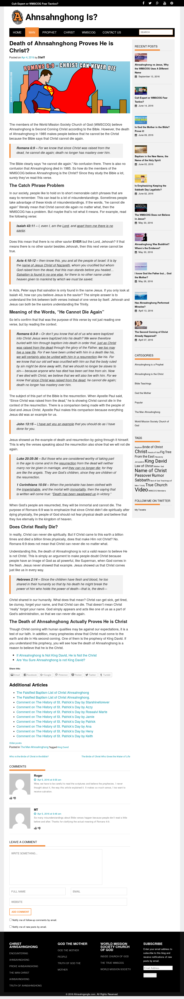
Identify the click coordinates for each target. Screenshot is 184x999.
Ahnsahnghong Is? (62, 17)
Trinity (142, 485)
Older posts (15, 743)
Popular (139, 402)
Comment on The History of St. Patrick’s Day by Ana (54, 726)
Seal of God (155, 481)
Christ (69, 32)
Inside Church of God (114, 956)
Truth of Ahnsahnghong (25, 985)
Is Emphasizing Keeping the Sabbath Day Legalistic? (150, 187)
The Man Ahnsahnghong (34, 747)
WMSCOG (88, 32)
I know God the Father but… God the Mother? (153, 275)
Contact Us (112, 32)
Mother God (159, 466)
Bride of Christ (152, 447)
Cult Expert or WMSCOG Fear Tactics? (35, 3)
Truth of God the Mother (69, 966)
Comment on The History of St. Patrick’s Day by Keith (55, 735)
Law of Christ (144, 466)
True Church (156, 484)
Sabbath (142, 480)
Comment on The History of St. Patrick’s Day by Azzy (55, 706)
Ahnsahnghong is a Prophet (149, 364)
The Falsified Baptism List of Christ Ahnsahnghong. (53, 697)
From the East (144, 456)
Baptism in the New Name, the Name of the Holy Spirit (151, 158)
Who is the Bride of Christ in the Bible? (29, 756)
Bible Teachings (143, 383)
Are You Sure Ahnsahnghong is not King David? (51, 659)
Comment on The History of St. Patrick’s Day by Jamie (55, 716)
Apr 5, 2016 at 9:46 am (49, 813)
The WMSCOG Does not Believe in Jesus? (152, 216)
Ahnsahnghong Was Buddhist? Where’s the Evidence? (152, 246)
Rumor (158, 475)
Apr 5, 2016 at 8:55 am (49, 779)
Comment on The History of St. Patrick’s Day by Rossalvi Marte (62, 711)
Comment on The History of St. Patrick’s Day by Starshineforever (63, 702)
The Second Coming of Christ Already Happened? (151, 333)
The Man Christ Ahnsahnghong (19, 976)
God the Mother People (68, 953)
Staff (41, 57)
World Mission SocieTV (115, 969)
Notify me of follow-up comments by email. (34, 920)
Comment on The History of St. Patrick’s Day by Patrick (56, 721)
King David (63, 747)
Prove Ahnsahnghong (23, 966)
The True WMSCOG (112, 962)
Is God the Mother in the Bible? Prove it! (152, 129)
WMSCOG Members (157, 491)
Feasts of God (154, 452)
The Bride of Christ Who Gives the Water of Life (106, 756)
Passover (143, 475)
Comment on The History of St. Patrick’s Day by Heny (55, 731)
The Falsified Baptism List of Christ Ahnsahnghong (53, 692)
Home (17, 32)
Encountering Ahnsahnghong (19, 956)
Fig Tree (165, 452)
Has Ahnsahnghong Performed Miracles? (152, 304)
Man (32, 32)
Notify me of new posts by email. (29, 926)
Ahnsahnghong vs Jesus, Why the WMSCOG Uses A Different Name (152, 68)
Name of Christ (151, 470)
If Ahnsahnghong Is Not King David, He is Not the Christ (57, 655)
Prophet (49, 32)
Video (141, 490)
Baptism (138, 447)
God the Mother (143, 393)
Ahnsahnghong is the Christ (149, 374)
